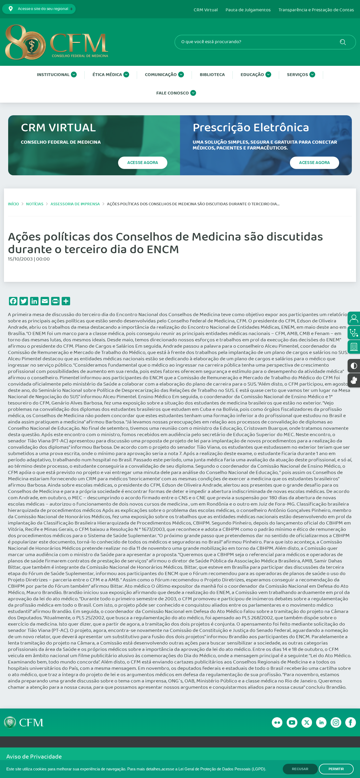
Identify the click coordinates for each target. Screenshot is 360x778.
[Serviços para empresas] (354, 347)
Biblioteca (212, 75)
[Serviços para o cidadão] (354, 318)
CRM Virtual (206, 10)
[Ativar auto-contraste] (354, 366)
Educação (252, 75)
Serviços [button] (297, 75)
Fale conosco (172, 93)
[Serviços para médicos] (354, 333)
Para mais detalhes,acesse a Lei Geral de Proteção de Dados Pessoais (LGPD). (196, 769)
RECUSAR (300, 769)
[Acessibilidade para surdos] (354, 380)
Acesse (142, 162)
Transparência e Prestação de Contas (316, 10)
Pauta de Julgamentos (248, 10)
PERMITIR (336, 769)
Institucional (53, 75)
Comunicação (161, 75)
